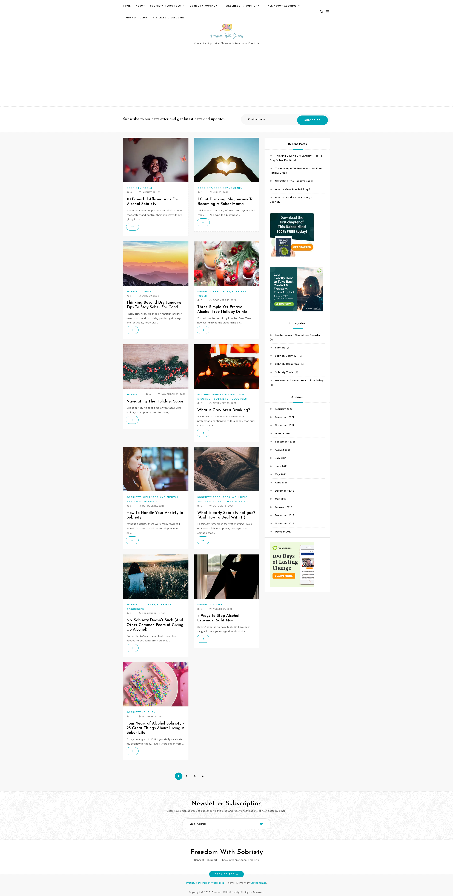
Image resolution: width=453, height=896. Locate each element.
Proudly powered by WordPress (205, 882)
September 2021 (285, 441)
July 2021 (280, 458)
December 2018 (284, 490)
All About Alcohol (282, 6)
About (140, 6)
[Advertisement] (226, 79)
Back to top (225, 874)
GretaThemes (258, 882)
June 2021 (281, 466)
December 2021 (284, 417)
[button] (321, 12)
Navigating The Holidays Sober (155, 401)
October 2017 (283, 531)
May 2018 (280, 498)
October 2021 (283, 433)
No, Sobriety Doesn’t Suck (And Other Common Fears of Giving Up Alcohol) (155, 625)
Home (127, 6)
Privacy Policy (136, 17)
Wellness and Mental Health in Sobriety (299, 380)
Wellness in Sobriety (242, 6)
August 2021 (282, 449)
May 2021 (280, 474)
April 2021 (281, 482)
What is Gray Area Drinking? (223, 410)
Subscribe (312, 120)
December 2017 (284, 515)
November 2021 (284, 425)
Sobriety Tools (139, 188)
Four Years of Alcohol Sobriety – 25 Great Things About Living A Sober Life (156, 728)
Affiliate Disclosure (169, 17)
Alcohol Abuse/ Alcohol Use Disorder (297, 335)
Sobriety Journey (203, 6)
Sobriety (205, 188)
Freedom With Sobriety (226, 852)
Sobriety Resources (165, 6)
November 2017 (284, 523)
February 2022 (283, 408)
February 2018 (283, 507)
